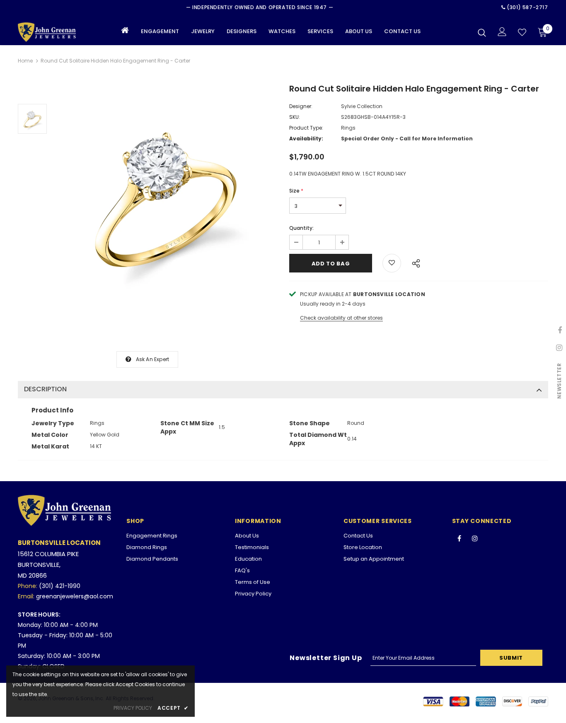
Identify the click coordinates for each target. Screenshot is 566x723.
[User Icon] (502, 31)
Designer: (300, 106)
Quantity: (301, 227)
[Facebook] (459, 537)
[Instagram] (474, 537)
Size (296, 190)
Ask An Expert (152, 359)
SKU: (294, 117)
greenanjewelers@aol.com (74, 596)
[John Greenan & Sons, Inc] (47, 32)
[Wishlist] (522, 32)
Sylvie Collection (361, 106)
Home (25, 60)
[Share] (413, 262)
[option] (166, 196)
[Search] (482, 32)
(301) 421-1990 (59, 586)
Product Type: (306, 127)
